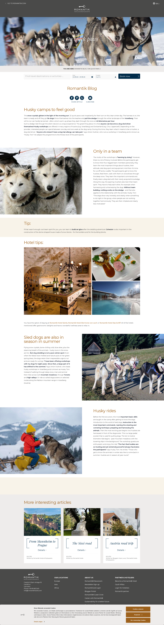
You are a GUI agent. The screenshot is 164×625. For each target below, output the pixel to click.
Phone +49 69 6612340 (31, 588)
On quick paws (94, 69)
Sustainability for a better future (97, 602)
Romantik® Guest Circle (94, 595)
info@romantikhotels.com (33, 590)
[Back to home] (82, 8)
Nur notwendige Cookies (138, 620)
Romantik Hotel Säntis (58, 323)
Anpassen (137, 614)
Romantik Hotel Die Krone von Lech (82, 323)
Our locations (61, 578)
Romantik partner (122, 591)
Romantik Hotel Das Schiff (110, 323)
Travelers (98, 75)
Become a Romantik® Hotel (126, 581)
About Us (89, 578)
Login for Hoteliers (122, 588)
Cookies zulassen (138, 609)
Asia (56, 584)
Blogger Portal (90, 591)
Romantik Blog (80, 69)
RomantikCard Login (93, 588)
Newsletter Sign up (92, 584)
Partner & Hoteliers (124, 578)
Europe (57, 581)
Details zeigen (38, 621)
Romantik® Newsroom (93, 581)
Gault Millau (119, 584)
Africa (56, 588)
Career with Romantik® (94, 598)
